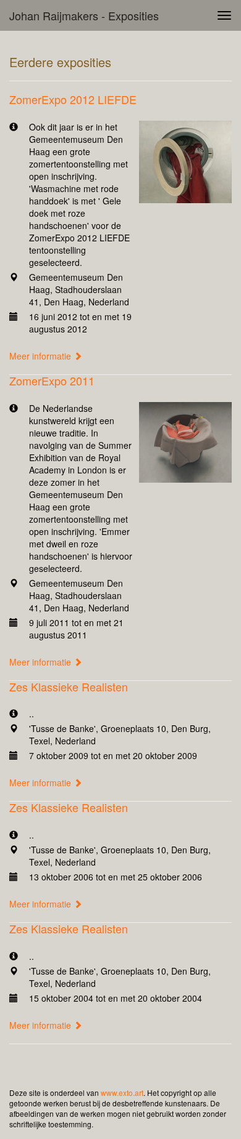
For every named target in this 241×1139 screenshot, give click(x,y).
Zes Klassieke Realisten (68, 686)
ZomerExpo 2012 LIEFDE (73, 99)
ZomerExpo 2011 (52, 380)
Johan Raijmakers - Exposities (84, 15)
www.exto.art (122, 1092)
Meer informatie (41, 356)
